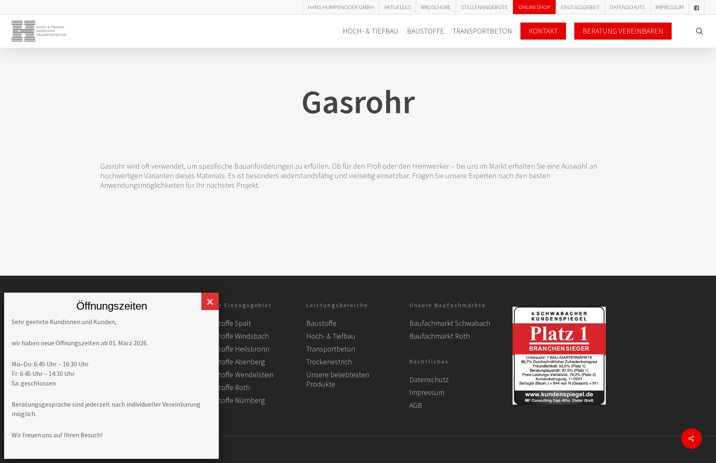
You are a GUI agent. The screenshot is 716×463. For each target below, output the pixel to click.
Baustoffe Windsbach (236, 336)
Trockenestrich (329, 361)
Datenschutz (429, 379)
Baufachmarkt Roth (439, 336)
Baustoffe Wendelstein (238, 374)
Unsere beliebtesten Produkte (337, 379)
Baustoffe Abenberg (234, 361)
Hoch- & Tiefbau (331, 336)
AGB (415, 405)
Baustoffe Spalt (227, 323)
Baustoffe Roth (226, 387)
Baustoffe (321, 323)
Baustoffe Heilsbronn (236, 349)
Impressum (426, 392)
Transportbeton (330, 349)
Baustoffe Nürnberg (234, 400)
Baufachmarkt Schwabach (449, 323)
